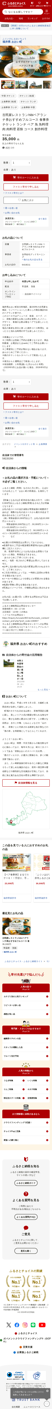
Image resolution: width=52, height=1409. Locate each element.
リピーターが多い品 (12, 1005)
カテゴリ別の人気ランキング (16, 996)
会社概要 (16, 1407)
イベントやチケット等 (25, 444)
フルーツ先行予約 (11, 1056)
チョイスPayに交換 (12, 1131)
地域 (21, 18)
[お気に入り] (47, 1404)
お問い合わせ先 (12, 213)
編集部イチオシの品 (12, 1038)
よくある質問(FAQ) (26, 1217)
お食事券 (43, 444)
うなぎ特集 (8, 1080)
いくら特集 (32, 1080)
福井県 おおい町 (10, 952)
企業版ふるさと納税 (27, 1352)
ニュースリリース (32, 1407)
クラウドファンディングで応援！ (18, 1122)
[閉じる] (47, 1391)
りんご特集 (8, 1089)
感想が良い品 (9, 1014)
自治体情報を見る (27, 782)
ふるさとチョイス (27, 1333)
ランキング (32, 18)
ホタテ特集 (32, 1089)
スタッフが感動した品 (13, 1047)
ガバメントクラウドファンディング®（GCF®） (27, 1340)
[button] (46, 12)
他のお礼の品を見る (33, 259)
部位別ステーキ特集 (12, 1098)
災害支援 (27, 1347)
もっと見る (43, 689)
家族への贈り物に (11, 1140)
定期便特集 (32, 1098)
